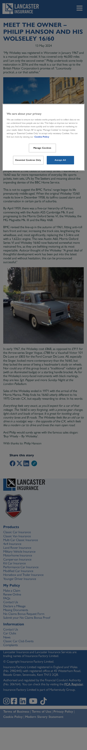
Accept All (60, 160)
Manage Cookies (42, 147)
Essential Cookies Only (28, 160)
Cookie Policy (41, 136)
